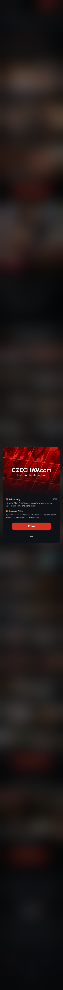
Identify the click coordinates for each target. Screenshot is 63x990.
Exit (31, 536)
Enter (31, 526)
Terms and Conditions (25, 506)
